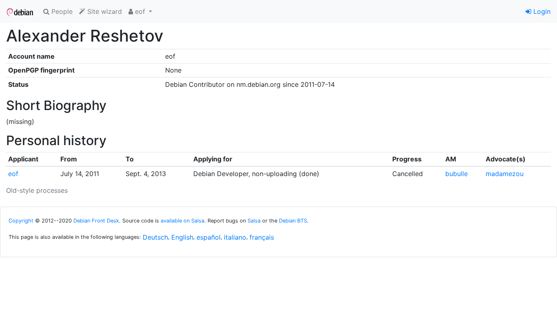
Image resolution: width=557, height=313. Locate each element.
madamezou (505, 174)
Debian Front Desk (96, 221)
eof (13, 174)
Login (540, 11)
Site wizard (103, 11)
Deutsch (155, 237)
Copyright (21, 221)
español (209, 237)
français (262, 237)
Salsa (254, 221)
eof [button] (140, 11)
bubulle (456, 174)
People (61, 11)
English (182, 237)
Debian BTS (293, 221)
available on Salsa (182, 221)
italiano (235, 237)
